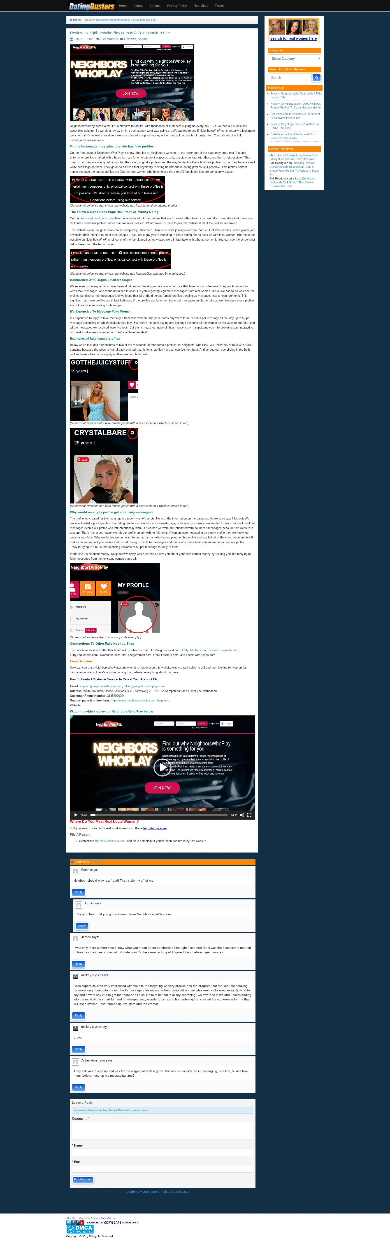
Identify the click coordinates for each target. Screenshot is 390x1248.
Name (77, 1145)
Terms (219, 5)
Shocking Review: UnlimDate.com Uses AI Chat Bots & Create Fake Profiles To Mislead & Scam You (294, 168)
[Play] (76, 815)
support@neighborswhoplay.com (101, 686)
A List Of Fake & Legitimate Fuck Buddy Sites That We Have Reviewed (293, 157)
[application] (162, 767)
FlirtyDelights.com (194, 650)
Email (77, 1161)
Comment (80, 1118)
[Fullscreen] (249, 815)
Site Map (71, 1218)
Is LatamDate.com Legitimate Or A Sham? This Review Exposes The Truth (292, 182)
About (138, 5)
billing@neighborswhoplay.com (144, 686)
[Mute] (242, 815)
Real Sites (201, 5)
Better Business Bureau (110, 841)
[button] (162, 767)
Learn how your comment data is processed (158, 1191)
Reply (78, 892)
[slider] (159, 815)
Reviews (130, 39)
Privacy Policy (177, 5)
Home (123, 5)
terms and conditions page (97, 218)
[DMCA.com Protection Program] (80, 1229)
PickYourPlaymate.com (223, 650)
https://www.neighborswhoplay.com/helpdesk (140, 700)
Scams (143, 39)
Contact (154, 5)
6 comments (109, 39)
